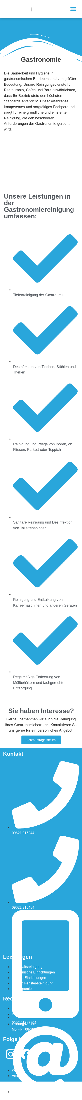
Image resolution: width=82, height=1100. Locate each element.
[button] (73, 8)
